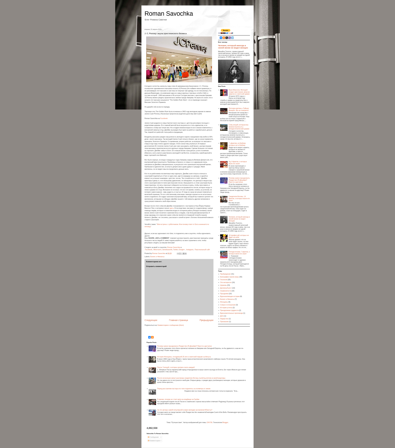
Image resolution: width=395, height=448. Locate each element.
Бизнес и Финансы (157, 256)
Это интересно (225, 282)
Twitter (175, 249)
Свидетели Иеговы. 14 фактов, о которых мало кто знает (239, 198)
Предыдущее (206, 320)
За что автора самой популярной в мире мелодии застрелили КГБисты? (184, 410)
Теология (223, 280)
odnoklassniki (167, 249)
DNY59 (209, 422)
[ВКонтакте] (221, 38)
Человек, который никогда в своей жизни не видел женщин (233, 46)
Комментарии (154, 441)
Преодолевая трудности (229, 310)
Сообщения (154, 437)
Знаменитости (225, 291)
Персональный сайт (202, 249)
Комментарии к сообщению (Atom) (171, 325)
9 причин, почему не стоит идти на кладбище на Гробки (178, 399)
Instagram (189, 249)
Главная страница (178, 320)
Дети (222, 316)
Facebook (164, 118)
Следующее (151, 320)
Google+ (182, 249)
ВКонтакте (157, 249)
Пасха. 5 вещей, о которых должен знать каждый (176, 367)
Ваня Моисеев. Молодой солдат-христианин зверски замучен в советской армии (239, 92)
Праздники (224, 293)
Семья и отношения (227, 305)
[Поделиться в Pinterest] (186, 254)
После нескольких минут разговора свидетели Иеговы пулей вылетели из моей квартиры (191, 378)
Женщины (224, 302)
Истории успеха (226, 307)
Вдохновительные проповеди (231, 313)
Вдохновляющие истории (230, 296)
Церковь (223, 285)
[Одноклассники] (224, 38)
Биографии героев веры (229, 277)
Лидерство (224, 319)
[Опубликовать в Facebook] (184, 254)
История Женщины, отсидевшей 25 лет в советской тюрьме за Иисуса (184, 357)
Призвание (224, 321)
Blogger (225, 422)
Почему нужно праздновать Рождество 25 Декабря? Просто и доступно (239, 180)
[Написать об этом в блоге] (180, 254)
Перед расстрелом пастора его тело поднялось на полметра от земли (183, 388)
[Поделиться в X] (182, 254)
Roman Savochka (169, 13)
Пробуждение (225, 274)
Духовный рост (226, 288)
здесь (172, 208)
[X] (226, 38)
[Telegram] (232, 38)
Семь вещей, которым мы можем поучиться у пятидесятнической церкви (239, 127)
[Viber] (229, 38)
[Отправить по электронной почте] (178, 254)
